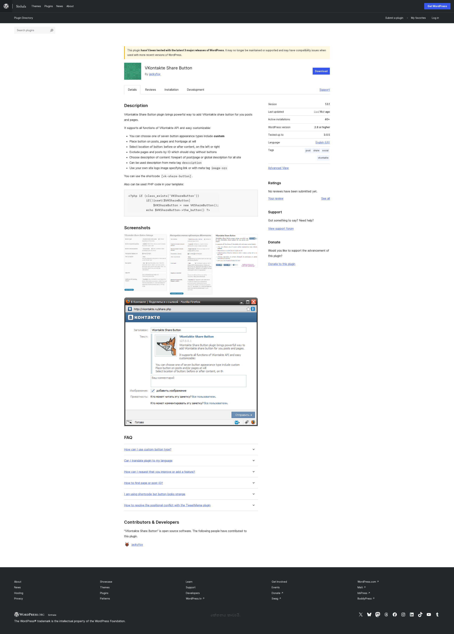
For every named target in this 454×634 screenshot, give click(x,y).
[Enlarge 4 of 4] (253, 302)
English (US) (323, 142)
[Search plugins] (51, 30)
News (17, 587)
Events (276, 587)
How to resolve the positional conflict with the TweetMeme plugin (167, 505)
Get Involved (279, 581)
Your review (275, 198)
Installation (171, 89)
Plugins (104, 592)
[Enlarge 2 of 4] (207, 239)
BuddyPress (366, 598)
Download (321, 71)
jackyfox (154, 74)
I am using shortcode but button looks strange (154, 494)
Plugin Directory (23, 17)
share (316, 150)
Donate (277, 592)
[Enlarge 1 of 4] (162, 239)
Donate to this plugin (281, 264)
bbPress (364, 592)
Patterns (105, 598)
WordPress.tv (195, 598)
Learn (189, 581)
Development (195, 89)
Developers (193, 592)
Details (132, 89)
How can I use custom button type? (147, 449)
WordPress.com (368, 581)
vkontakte (323, 157)
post (308, 150)
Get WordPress (437, 6)
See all (325, 198)
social (325, 150)
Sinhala (52, 614)
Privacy (18, 598)
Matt (362, 587)
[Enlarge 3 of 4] (253, 239)
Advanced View (278, 168)
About (17, 581)
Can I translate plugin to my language (148, 460)
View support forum (281, 228)
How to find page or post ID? (143, 483)
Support (325, 89)
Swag (276, 598)
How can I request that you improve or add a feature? (159, 472)
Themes (105, 587)
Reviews (150, 89)
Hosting (18, 592)
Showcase (106, 581)
